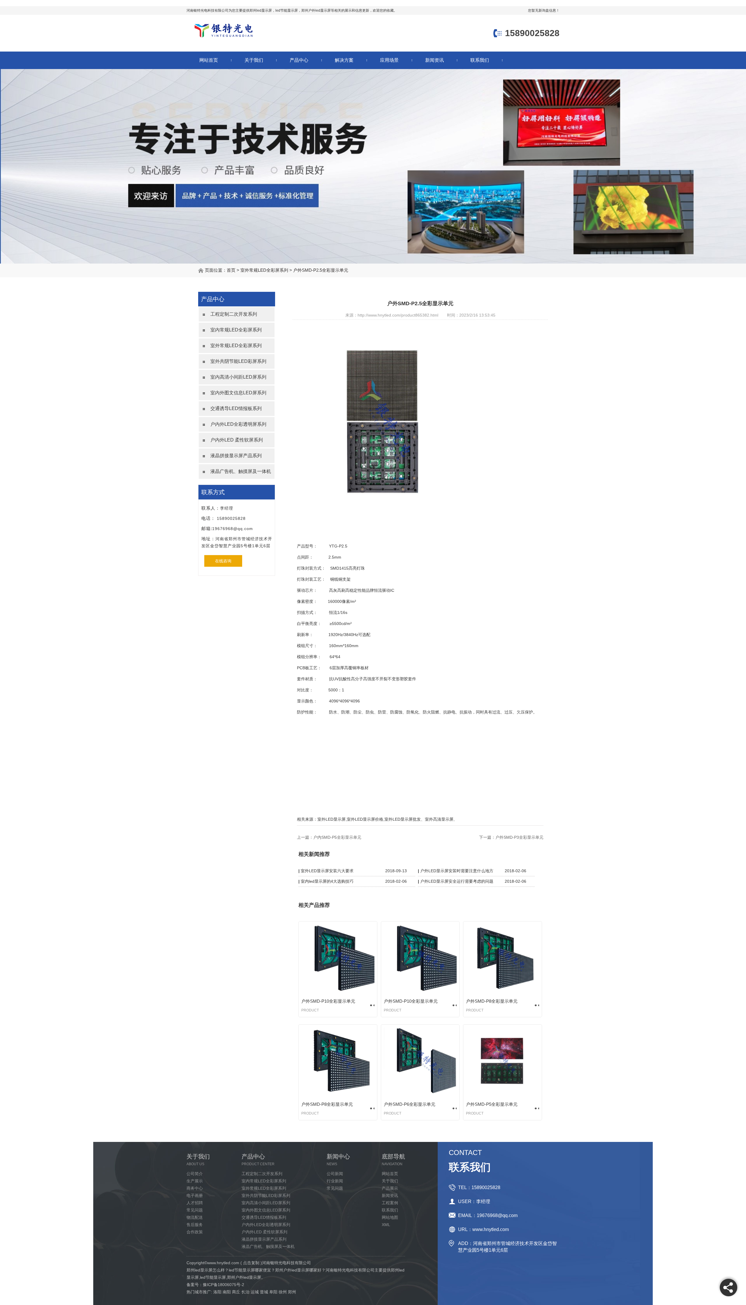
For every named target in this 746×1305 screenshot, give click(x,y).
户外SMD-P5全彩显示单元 (492, 1104)
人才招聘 (194, 1202)
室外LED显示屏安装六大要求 (327, 870)
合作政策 (194, 1232)
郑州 (292, 1292)
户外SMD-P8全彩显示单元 (492, 1001)
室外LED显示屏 (331, 819)
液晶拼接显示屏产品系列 (236, 455)
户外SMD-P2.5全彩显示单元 (320, 270)
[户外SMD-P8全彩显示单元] (502, 959)
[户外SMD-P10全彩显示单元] (337, 959)
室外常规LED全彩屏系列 (264, 270)
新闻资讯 (434, 60)
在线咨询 (223, 561)
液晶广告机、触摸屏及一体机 (240, 471)
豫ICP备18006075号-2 (223, 1284)
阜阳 (273, 1292)
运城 (255, 1292)
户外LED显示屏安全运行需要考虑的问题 (456, 881)
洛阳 (217, 1292)
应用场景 (389, 60)
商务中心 (194, 1188)
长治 (245, 1292)
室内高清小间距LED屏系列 (238, 377)
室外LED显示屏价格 (365, 819)
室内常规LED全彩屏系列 (236, 329)
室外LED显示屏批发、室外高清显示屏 (418, 819)
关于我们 (253, 60)
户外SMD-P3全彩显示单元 (519, 837)
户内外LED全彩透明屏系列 (238, 424)
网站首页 (208, 60)
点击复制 (251, 1262)
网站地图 (390, 1217)
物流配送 (194, 1217)
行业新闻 (335, 1181)
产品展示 (390, 1188)
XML (386, 1224)
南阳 (227, 1292)
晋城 (264, 1292)
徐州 (283, 1292)
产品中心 (299, 60)
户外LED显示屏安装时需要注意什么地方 (456, 870)
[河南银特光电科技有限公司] (223, 38)
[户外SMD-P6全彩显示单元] (420, 1062)
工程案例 (390, 1202)
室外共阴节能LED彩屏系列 (238, 361)
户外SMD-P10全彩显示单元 (328, 1001)
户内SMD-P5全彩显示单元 (337, 837)
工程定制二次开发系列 (233, 314)
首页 (231, 270)
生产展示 (194, 1181)
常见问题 (194, 1210)
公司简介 (194, 1173)
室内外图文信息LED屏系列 (238, 392)
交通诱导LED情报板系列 (236, 408)
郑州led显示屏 (260, 10)
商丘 (236, 1292)
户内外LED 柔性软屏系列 (236, 439)
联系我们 (479, 60)
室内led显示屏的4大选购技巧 (327, 881)
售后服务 (194, 1224)
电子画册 (194, 1195)
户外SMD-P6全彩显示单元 (409, 1104)
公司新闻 (335, 1173)
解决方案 (344, 60)
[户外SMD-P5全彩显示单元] (502, 1062)
